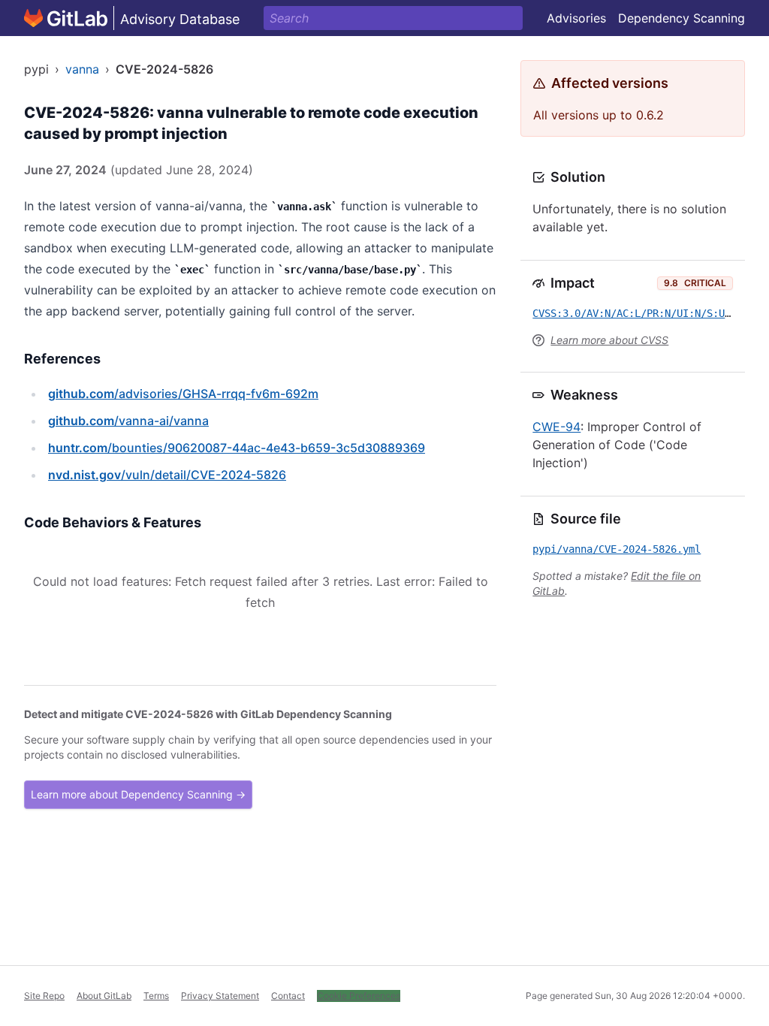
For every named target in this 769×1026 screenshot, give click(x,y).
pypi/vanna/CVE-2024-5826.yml (616, 549)
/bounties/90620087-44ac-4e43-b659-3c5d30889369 (236, 447)
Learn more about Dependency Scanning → (138, 794)
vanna (82, 69)
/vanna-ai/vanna (128, 420)
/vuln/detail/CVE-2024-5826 (167, 474)
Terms (156, 995)
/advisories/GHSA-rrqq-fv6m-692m (183, 393)
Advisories (576, 18)
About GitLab (104, 995)
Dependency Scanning (681, 18)
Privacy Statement (220, 995)
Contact (288, 995)
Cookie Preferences (358, 995)
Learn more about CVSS (609, 339)
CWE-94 (556, 426)
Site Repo (44, 995)
